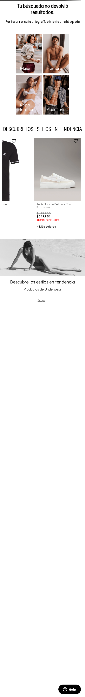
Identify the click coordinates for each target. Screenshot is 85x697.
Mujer (41, 300)
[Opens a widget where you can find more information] (69, 690)
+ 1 (46, 227)
